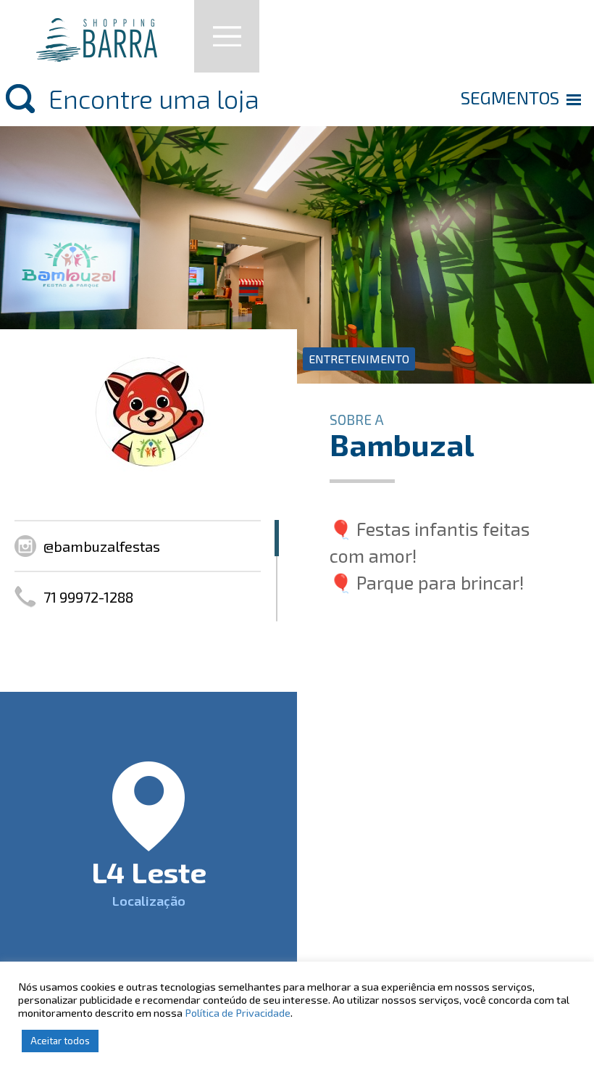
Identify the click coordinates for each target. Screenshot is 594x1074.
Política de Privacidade (237, 1012)
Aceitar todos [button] (60, 1040)
